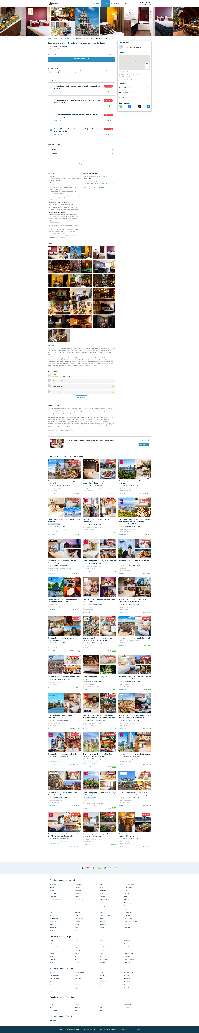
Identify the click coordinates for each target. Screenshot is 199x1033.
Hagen (76, 988)
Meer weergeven (81, 397)
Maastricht (102, 896)
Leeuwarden (103, 890)
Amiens (52, 1001)
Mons (101, 953)
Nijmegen (102, 903)
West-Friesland (128, 918)
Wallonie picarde (129, 959)
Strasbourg (127, 1004)
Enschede (77, 906)
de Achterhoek (54, 918)
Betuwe (52, 912)
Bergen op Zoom (54, 909)
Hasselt (77, 953)
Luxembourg (103, 947)
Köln (101, 978)
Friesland (77, 912)
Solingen (52, 991)
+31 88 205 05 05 (103, 186)
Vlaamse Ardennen (129, 953)
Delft (51, 924)
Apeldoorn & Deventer (56, 900)
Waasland (127, 956)
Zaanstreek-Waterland (130, 921)
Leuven (102, 941)
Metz (101, 1001)
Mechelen (102, 950)
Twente (126, 893)
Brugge (52, 950)
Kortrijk (77, 959)
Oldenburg (127, 978)
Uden (125, 896)
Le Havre (77, 1007)
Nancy (101, 1004)
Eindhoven (77, 903)
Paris (101, 1007)
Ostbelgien (127, 941)
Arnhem (52, 903)
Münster (126, 975)
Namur (101, 956)
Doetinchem (78, 890)
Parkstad (102, 918)
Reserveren (143, 444)
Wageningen (128, 912)
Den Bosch (53, 928)
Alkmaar (52, 887)
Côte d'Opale (53, 1010)
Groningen (78, 921)
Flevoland (77, 909)
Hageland (77, 947)
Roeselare (127, 944)
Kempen (77, 956)
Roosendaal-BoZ (104, 924)
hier (52, 202)
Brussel (52, 953)
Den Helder (78, 884)
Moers (101, 985)
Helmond (77, 931)
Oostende (102, 962)
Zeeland (126, 924)
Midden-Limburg (104, 900)
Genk (76, 941)
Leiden (101, 893)
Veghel (126, 909)
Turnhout (127, 950)
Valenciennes (128, 1007)
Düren (76, 975)
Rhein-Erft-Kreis (129, 988)
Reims (101, 1010)
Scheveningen (103, 931)
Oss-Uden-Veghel (105, 915)
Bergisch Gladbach (55, 978)
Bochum (52, 982)
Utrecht (126, 900)
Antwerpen (53, 944)
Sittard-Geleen (128, 887)
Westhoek (127, 962)
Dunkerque (78, 1001)
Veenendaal (127, 906)
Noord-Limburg (104, 909)
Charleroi (52, 959)
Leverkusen (103, 982)
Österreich (53, 1020)
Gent (76, 944)
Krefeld (102, 975)
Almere (52, 890)
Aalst (51, 941)
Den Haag (52, 931)
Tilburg (126, 890)
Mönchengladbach (129, 972)
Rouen (126, 1001)
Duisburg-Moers (79, 972)
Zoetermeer (127, 928)
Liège (101, 944)
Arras (51, 1004)
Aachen (52, 972)
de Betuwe (53, 921)
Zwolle (126, 931)
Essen (76, 982)
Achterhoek (53, 884)
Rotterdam (103, 928)
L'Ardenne (78, 962)
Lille (76, 1010)
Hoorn (101, 887)
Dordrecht (77, 893)
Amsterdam (53, 896)
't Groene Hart (79, 918)
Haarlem (77, 924)
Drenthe (77, 896)
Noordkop (102, 906)
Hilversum (102, 884)
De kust (52, 962)
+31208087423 (136, 1029)
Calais (51, 1007)
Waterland (127, 915)
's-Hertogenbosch (129, 884)
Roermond (102, 921)
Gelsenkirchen (79, 985)
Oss (101, 912)
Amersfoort (53, 893)
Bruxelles (52, 956)
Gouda (76, 915)
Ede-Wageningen (79, 900)
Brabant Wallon (54, 947)
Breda (51, 915)
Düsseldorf (78, 978)
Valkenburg (127, 903)
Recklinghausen (128, 985)
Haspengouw (78, 950)
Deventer (77, 887)
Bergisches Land (54, 975)
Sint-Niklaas (127, 947)
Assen (51, 906)
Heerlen (77, 928)
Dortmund (53, 988)
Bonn (51, 985)
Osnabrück (127, 982)
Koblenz (102, 972)
